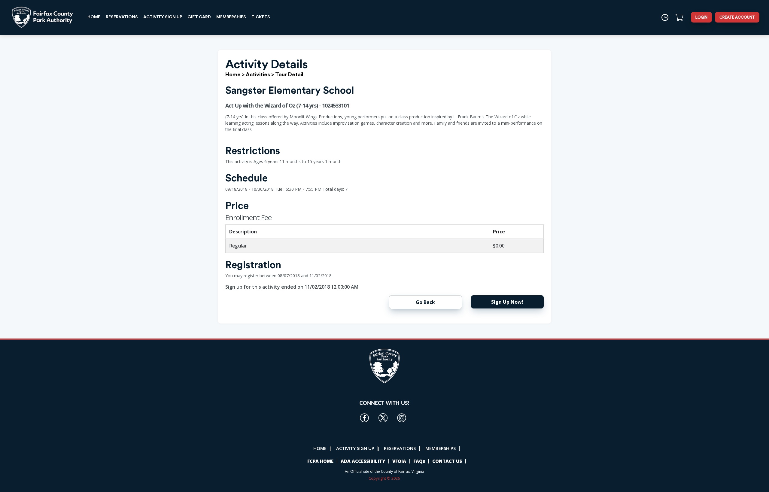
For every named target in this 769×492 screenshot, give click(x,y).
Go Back (425, 302)
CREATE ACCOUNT (737, 17)
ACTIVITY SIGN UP (162, 17)
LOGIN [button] (701, 17)
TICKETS (260, 17)
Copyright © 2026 (385, 478)
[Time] (665, 17)
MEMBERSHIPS (231, 17)
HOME (93, 17)
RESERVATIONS (122, 17)
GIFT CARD (199, 17)
